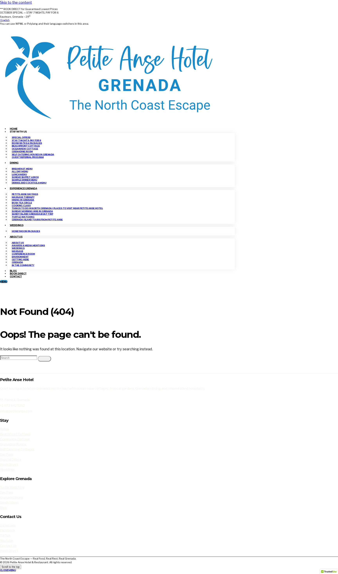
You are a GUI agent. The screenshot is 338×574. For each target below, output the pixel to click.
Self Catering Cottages (17, 449)
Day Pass (6, 454)
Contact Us (8, 546)
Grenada (17, 262)
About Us (16, 236)
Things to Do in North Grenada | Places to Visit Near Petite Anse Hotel (57, 208)
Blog (3, 508)
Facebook (7, 530)
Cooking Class (21, 205)
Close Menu (8, 570)
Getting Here (20, 259)
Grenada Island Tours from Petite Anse (37, 219)
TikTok (5, 535)
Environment (20, 256)
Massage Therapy (23, 197)
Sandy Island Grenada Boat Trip (32, 214)
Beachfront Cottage (26, 145)
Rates (4, 429)
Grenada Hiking (11, 497)
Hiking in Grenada (23, 199)
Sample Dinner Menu (24, 179)
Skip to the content (16, 2)
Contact (16, 276)
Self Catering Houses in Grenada (33, 154)
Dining (14, 162)
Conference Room (23, 253)
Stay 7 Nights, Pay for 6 (26, 140)
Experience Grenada (23, 188)
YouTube (6, 540)
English (5, 20)
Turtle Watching (23, 216)
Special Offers (21, 137)
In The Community (23, 265)
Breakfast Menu (22, 168)
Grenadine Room (22, 151)
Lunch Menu (19, 174)
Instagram (7, 525)
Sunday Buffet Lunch (25, 177)
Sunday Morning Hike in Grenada (32, 211)
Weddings (16, 225)
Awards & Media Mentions (28, 245)
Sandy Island (9, 503)
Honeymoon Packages (26, 231)
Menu (3, 281)
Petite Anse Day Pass (25, 194)
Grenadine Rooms (13, 444)
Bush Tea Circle (22, 202)
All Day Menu (20, 171)
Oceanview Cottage (25, 148)
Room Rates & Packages (27, 143)
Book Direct (9, 465)
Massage (17, 251)
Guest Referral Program (28, 157)
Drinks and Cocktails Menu (29, 182)
